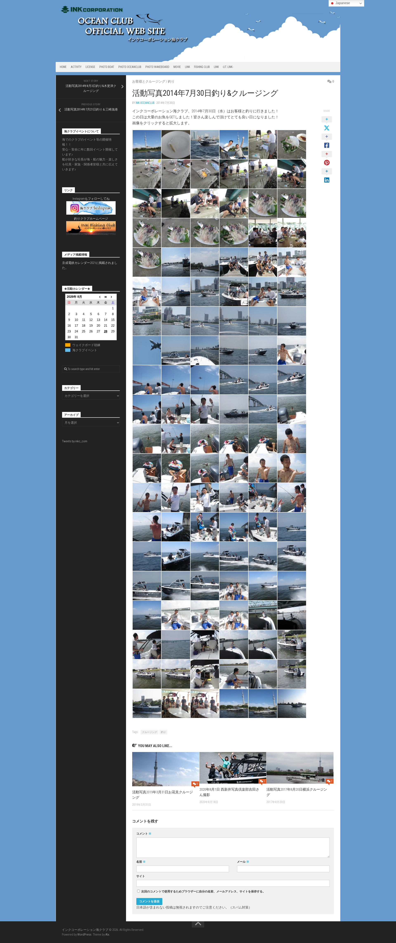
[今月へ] (105, 297)
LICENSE (90, 67)
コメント (143, 833)
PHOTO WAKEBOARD (157, 67)
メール (243, 861)
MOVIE (177, 67)
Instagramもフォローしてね (91, 198)
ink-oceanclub (145, 102)
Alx (107, 934)
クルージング (149, 732)
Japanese (342, 3)
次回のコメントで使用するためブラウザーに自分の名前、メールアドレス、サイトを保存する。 (203, 891)
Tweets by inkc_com (74, 441)
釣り (171, 81)
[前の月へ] (98, 297)
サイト (140, 876)
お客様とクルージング (148, 81)
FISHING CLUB (202, 67)
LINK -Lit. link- (223, 67)
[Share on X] (327, 124)
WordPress (84, 934)
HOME (63, 67)
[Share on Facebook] (327, 141)
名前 (141, 861)
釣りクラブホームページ (91, 219)
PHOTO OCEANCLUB (129, 67)
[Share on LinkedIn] (327, 176)
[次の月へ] (113, 297)
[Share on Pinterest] (327, 158)
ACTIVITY (76, 67)
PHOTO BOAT (106, 67)
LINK (187, 67)
